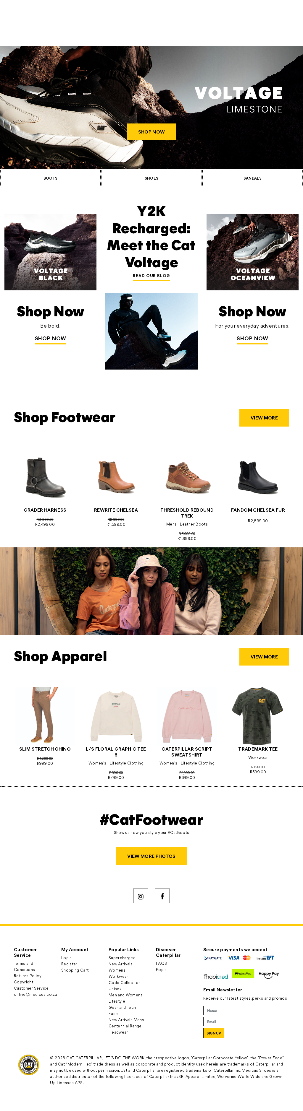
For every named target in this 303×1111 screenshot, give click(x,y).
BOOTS (50, 177)
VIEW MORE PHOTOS (151, 856)
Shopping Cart (75, 970)
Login (66, 957)
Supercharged (122, 957)
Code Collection (125, 982)
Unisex (115, 988)
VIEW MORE (264, 417)
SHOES (152, 177)
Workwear (118, 976)
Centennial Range (125, 1026)
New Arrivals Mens (126, 1019)
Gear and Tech (122, 1007)
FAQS (161, 963)
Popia (161, 969)
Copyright (23, 982)
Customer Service (31, 988)
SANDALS (253, 177)
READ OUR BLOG (151, 275)
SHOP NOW (151, 131)
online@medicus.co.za (35, 994)
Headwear (118, 1032)
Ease (113, 1013)
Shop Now (50, 338)
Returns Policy (27, 975)
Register (69, 964)
